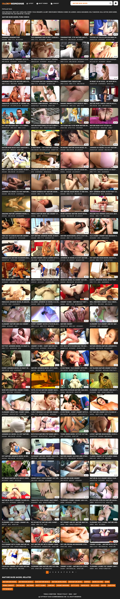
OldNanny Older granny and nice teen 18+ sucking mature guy (104, 390)
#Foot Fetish (94, 128)
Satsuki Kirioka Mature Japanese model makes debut (104, 346)
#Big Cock (64, 61)
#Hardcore (110, 39)
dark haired (113, 12)
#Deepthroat (56, 150)
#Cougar (19, 39)
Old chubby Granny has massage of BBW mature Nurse (104, 236)
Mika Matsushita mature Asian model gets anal (74, 169)
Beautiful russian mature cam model (74, 390)
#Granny (42, 39)
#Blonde (14, 83)
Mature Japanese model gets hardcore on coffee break (45, 368)
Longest (56, 3)
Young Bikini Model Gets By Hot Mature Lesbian (74, 434)
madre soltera (97, 582)
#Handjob (13, 348)
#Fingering (42, 458)
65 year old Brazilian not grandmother (45, 59)
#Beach (13, 150)
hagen (103, 585)
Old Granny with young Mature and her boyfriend (16, 544)
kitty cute (75, 585)
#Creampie (20, 216)
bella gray (95, 585)
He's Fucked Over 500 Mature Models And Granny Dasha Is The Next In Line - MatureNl (104, 500)
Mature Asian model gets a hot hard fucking (74, 236)
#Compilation (15, 106)
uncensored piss (7, 14)
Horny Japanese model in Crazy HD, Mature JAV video (16, 368)
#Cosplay (20, 458)
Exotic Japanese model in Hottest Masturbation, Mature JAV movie (104, 280)
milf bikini (30, 585)
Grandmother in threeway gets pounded (16, 59)
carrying (51, 585)
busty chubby (41, 585)
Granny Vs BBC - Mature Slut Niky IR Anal (74, 302)
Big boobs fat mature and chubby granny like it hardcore (45, 522)
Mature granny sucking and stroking (74, 456)
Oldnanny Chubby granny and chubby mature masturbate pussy (74, 500)
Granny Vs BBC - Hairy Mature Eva (44, 346)
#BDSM (4, 524)
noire (107, 582)
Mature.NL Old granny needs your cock (104, 478)
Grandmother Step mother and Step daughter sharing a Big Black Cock (16, 81)
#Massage (47, 172)
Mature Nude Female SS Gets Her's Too (45, 125)
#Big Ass (72, 106)
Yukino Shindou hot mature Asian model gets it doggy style (45, 192)
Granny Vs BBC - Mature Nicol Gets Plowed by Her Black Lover (104, 544)
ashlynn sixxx (7, 12)
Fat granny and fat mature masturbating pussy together (74, 522)
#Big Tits (11, 39)
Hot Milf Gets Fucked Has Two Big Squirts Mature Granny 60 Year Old (74, 346)
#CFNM (18, 436)
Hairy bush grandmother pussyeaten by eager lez (104, 59)
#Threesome (47, 568)
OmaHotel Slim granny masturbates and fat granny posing (45, 500)
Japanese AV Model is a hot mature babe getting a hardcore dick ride (74, 258)
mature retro (19, 14)
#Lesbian (105, 326)
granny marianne (63, 585)
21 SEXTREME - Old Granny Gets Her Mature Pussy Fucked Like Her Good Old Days (74, 368)
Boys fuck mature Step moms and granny (45, 434)
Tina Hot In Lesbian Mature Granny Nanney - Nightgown (16, 236)
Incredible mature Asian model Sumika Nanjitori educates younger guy (74, 147)
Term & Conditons (49, 594)
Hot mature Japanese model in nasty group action (45, 236)
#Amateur (93, 39)
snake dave (85, 585)
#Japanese (102, 83)
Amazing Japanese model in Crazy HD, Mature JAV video (104, 169)
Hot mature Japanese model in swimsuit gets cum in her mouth (16, 456)
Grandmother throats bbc (70, 81)
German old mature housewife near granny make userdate (16, 258)
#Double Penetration (110, 370)
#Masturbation (49, 128)
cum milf (27, 14)
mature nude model (9, 582)
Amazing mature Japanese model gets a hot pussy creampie (16, 214)
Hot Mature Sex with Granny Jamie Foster (45, 544)
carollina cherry (26, 12)
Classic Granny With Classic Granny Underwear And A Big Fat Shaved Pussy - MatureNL (104, 456)
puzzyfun (111, 585)
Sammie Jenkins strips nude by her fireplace (74, 103)
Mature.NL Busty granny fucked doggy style (16, 500)
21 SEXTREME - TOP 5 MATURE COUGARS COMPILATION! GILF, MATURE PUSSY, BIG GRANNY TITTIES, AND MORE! (45, 147)
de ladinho (72, 12)
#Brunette (13, 238)
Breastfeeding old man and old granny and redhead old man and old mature (45, 280)
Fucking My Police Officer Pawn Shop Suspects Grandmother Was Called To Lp (104, 37)
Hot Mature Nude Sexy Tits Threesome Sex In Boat (16, 125)
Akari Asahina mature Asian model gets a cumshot (74, 214)
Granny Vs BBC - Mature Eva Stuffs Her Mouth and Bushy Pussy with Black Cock (74, 566)
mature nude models (26, 582)
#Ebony (20, 83)
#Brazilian (35, 61)
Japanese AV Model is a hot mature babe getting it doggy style (104, 147)
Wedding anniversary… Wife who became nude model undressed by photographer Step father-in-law (45, 103)
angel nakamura (83, 12)
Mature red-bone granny (70, 478)
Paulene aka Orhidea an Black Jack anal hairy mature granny (104, 214)
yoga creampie (37, 12)
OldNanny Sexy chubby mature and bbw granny (104, 522)
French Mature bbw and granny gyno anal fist (45, 214)
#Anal (62, 172)
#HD (99, 106)
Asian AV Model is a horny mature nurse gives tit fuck (74, 280)
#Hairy (49, 39)
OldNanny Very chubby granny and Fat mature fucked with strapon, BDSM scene (16, 522)
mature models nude (59, 582)
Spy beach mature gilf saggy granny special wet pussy (16, 478)
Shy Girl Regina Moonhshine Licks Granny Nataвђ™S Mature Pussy (74, 544)
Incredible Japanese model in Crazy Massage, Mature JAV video (45, 169)
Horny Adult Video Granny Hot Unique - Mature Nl (45, 478)
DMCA (70, 594)
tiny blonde (20, 585)
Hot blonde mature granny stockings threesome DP (104, 368)
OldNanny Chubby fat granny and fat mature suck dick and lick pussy (104, 566)
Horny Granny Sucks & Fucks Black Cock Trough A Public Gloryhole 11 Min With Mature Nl (45, 324)
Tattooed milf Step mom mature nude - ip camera (74, 125)
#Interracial (107, 106)
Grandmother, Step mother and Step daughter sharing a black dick (74, 37)
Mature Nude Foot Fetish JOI (100, 125)
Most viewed (43, 3)
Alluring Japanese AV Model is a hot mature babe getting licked (45, 302)
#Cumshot (79, 150)
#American (64, 106)
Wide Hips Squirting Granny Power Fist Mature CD (16, 390)
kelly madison (94, 12)
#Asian (4, 39)
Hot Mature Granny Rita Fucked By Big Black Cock (104, 412)
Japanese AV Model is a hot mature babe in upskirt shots (16, 192)
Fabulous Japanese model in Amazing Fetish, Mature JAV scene (16, 302)
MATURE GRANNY (66, 324)
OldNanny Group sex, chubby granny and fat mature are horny (16, 412)
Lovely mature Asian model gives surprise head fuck (104, 434)
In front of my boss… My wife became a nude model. (104, 81)
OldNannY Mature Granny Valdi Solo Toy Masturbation (45, 456)
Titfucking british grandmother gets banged (45, 81)
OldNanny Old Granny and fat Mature (104, 324)
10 (72, 572)
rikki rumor (53, 12)
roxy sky (16, 12)
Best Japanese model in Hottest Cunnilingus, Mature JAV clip (104, 192)
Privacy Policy (62, 594)
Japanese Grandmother (11, 37)
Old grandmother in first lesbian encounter (45, 37)
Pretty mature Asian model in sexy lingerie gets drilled (16, 169)
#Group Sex (49, 238)
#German (13, 260)
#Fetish (45, 216)
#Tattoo (71, 128)
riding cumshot (8, 585)
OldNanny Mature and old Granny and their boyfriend (16, 324)
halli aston (104, 12)
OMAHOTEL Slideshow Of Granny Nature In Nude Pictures (16, 103)
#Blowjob (72, 39)
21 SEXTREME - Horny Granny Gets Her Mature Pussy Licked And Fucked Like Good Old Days (74, 412)
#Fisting (10, 392)
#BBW (39, 216)
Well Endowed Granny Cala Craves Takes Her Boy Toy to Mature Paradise (104, 302)
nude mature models (42, 582)
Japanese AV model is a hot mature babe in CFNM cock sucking (16, 434)
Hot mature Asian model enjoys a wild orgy (104, 258)
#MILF (110, 128)
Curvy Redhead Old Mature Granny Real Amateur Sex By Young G (45, 412)
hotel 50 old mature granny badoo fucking (45, 390)
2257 (75, 594)
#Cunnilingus (95, 194)
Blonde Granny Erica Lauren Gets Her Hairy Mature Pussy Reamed (45, 258)
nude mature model (75, 582)
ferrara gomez (62, 12)
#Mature (110, 83)
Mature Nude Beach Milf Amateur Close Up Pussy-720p (16, 147)
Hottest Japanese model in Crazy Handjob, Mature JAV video (16, 346)
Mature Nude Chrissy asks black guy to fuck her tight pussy (104, 103)
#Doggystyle (83, 414)
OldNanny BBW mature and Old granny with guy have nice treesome (45, 566)
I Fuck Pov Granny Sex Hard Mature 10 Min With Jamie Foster (16, 566)
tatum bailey (7, 589)
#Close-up (94, 61)
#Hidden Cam (14, 282)
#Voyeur (79, 128)
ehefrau (87, 582)
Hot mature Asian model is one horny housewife (74, 192)
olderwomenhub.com (58, 597)
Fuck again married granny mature (15, 280)
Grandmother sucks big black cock (74, 59)
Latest (31, 3)
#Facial (41, 480)
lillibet (45, 12)
